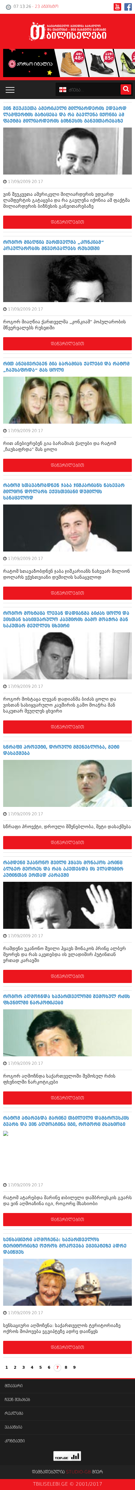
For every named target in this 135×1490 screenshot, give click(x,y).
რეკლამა (14, 1414)
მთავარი (14, 1386)
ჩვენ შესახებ (17, 1400)
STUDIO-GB (78, 1472)
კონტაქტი (15, 1441)
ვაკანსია (13, 1427)
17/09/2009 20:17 (25, 182)
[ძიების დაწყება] (126, 89)
